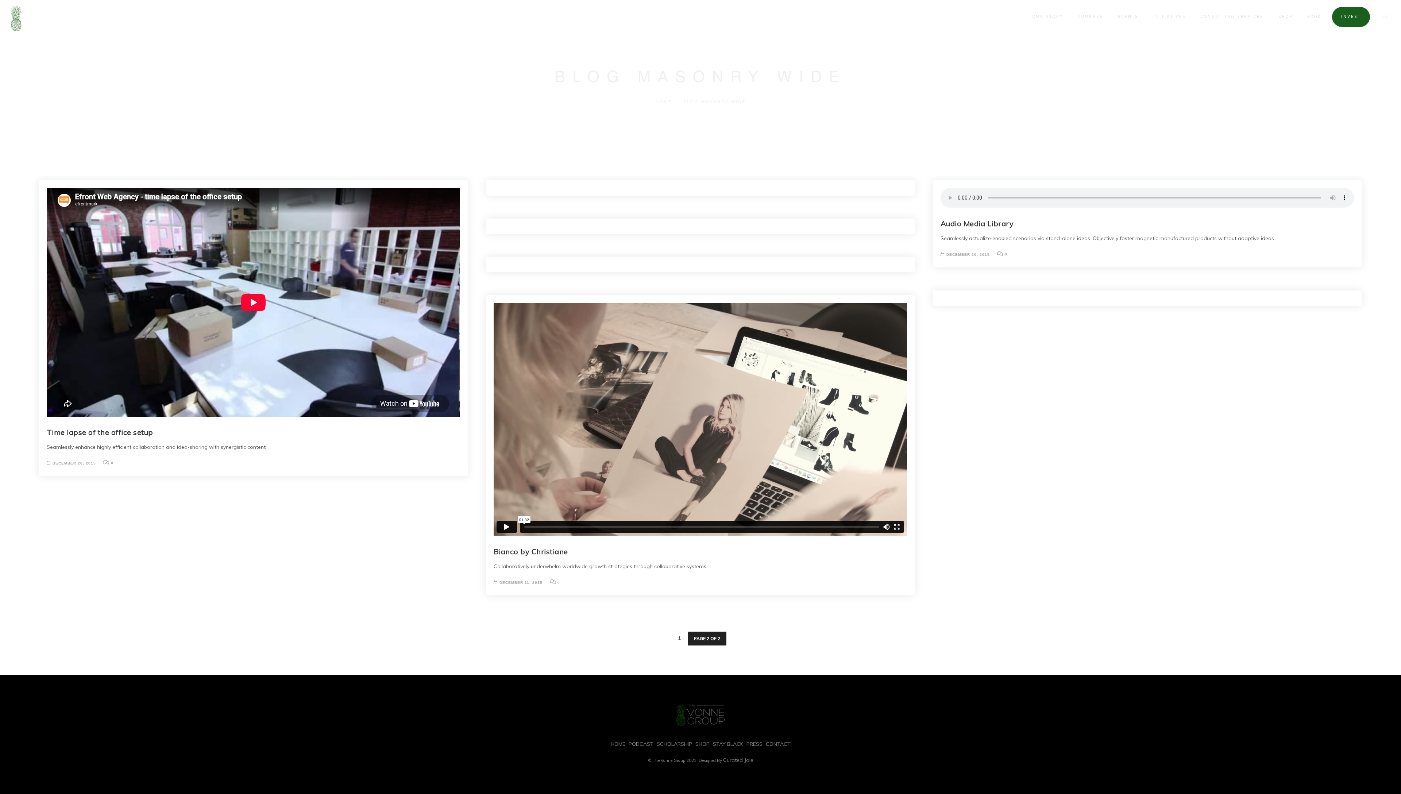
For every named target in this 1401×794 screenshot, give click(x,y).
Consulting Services (1232, 17)
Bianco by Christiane (531, 551)
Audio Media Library (977, 223)
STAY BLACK (728, 744)
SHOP (1285, 17)
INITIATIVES (1169, 17)
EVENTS (1128, 17)
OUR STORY (1048, 17)
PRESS (754, 744)
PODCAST (641, 744)
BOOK (1314, 17)
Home (664, 101)
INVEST (1351, 17)
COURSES (1090, 17)
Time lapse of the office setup (100, 432)
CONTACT (778, 744)
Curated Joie (738, 760)
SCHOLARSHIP (674, 744)
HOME (618, 744)
